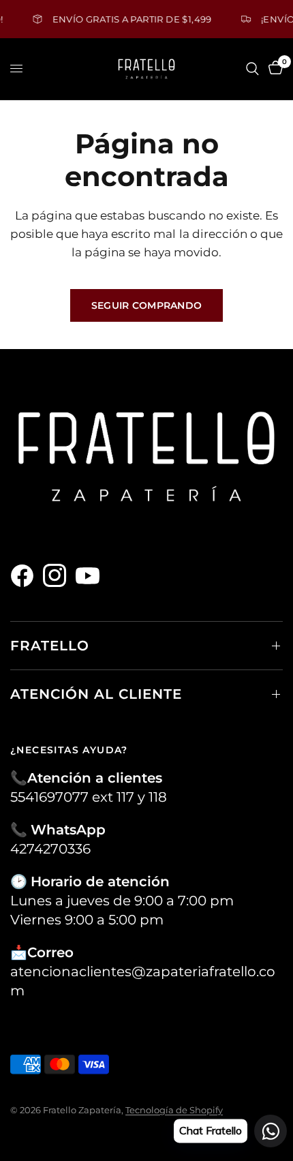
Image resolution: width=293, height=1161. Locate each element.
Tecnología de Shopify (174, 1109)
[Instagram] (58, 575)
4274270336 (50, 849)
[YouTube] (91, 575)
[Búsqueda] (252, 69)
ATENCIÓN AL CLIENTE (96, 694)
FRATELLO (49, 645)
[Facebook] (25, 575)
